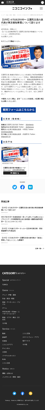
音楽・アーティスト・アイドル (11, 303)
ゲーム (4, 308)
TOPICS (5, 285)
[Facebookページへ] (22, 393)
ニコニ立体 (6, 363)
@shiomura (30, 127)
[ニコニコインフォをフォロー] (14, 393)
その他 (4, 323)
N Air (4, 359)
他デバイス (26, 341)
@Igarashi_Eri (5, 137)
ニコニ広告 (26, 333)
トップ (3, 15)
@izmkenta (29, 125)
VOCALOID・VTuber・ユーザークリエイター (11, 313)
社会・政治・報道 (10, 15)
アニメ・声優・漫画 (9, 295)
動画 (3, 333)
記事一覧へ (38, 248)
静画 (3, 337)
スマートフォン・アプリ (30, 337)
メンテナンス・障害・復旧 (11, 377)
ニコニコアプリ (7, 344)
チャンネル (6, 348)
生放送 (4, 341)
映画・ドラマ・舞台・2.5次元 (11, 318)
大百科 (4, 352)
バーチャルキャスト (9, 356)
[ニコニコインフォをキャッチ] (30, 393)
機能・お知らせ (7, 373)
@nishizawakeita (7, 132)
